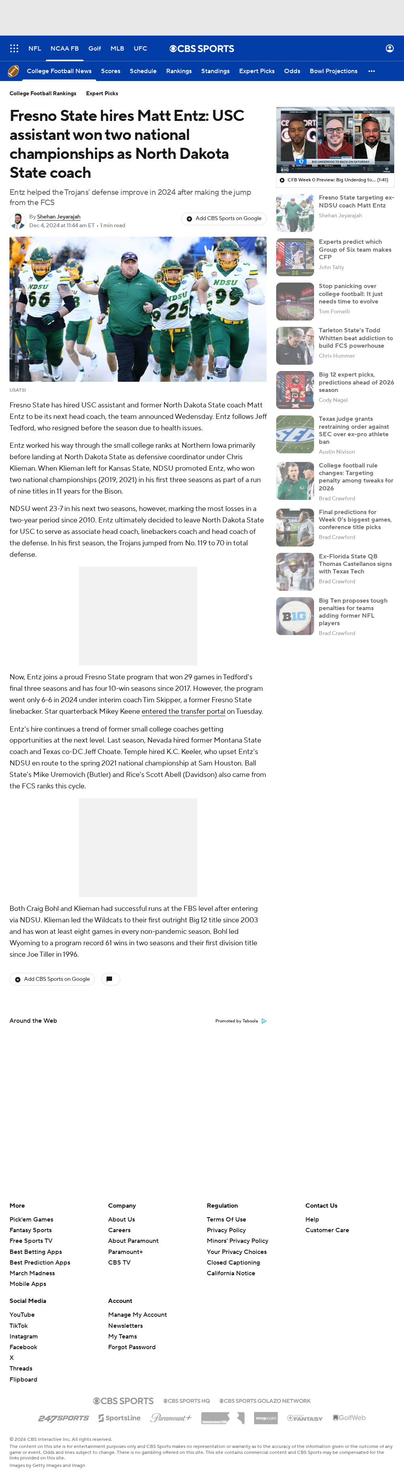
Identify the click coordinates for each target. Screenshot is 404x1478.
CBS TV (119, 1263)
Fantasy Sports (30, 1230)
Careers (119, 1230)
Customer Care (327, 1230)
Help (312, 1219)
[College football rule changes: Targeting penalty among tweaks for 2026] (295, 481)
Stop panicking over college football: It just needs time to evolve (351, 293)
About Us (121, 1219)
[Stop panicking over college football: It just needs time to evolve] (295, 301)
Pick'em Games (31, 1219)
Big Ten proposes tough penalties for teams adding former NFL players (353, 612)
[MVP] (266, 1415)
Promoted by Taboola (236, 1021)
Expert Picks (102, 93)
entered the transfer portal (183, 711)
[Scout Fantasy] (305, 1417)
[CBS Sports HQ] (186, 1400)
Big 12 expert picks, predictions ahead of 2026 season (357, 382)
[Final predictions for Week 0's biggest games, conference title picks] (295, 528)
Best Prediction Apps (39, 1263)
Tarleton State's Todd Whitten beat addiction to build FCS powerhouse (356, 337)
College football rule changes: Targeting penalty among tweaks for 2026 (356, 477)
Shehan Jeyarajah (58, 217)
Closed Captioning (233, 1255)
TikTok (18, 1326)
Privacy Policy (226, 1230)
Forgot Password (132, 1347)
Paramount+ (125, 1252)
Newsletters (125, 1326)
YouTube (22, 1315)
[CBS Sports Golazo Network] (265, 1400)
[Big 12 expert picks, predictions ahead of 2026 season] (295, 390)
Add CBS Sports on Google (229, 218)
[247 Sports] (63, 1417)
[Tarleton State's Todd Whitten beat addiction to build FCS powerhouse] (295, 346)
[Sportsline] (120, 1417)
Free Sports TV (30, 1241)
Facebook (23, 1347)
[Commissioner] (223, 1415)
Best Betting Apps (35, 1252)
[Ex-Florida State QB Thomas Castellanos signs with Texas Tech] (295, 572)
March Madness (32, 1273)
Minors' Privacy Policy (237, 1241)
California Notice (231, 1266)
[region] (335, 140)
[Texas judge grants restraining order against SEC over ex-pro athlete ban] (295, 434)
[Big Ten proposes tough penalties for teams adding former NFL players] (295, 616)
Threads (20, 1368)
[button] (14, 48)
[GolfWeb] (349, 1418)
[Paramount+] (171, 1416)
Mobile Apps (27, 1284)
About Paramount (133, 1241)
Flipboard (23, 1380)
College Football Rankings (43, 93)
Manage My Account (137, 1315)
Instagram (23, 1336)
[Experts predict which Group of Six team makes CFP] (295, 257)
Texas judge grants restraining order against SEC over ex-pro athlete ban (354, 430)
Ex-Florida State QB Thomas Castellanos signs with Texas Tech (355, 563)
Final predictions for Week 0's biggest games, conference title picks (355, 519)
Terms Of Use (226, 1219)
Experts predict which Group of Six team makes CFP (355, 249)
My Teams (122, 1336)
